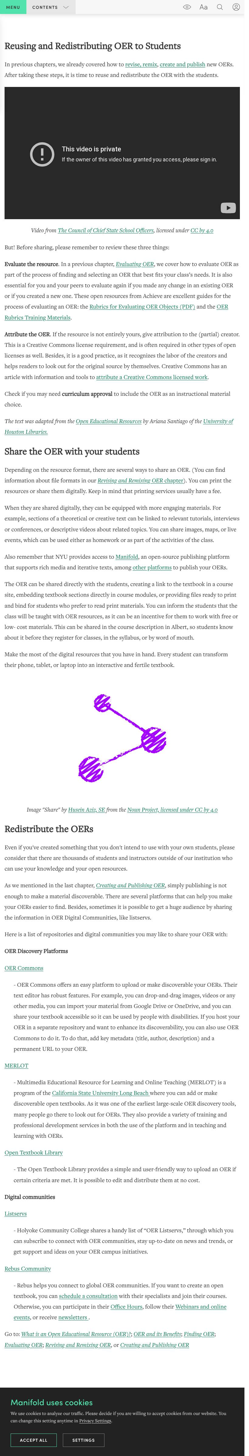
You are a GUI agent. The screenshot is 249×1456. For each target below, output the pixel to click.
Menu (13, 7)
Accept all (34, 1440)
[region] (122, 694)
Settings (83, 1440)
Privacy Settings (95, 1420)
